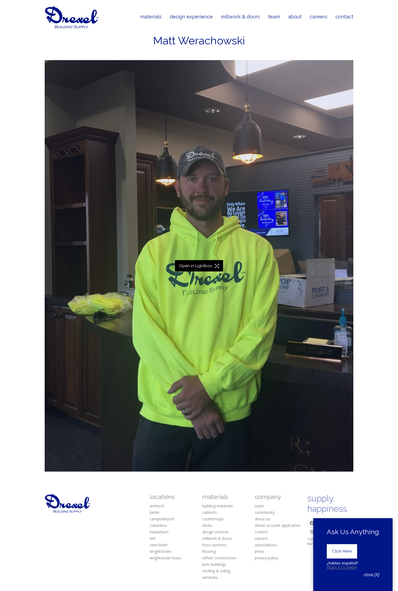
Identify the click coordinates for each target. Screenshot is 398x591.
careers (261, 538)
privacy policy (266, 557)
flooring (209, 551)
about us (262, 518)
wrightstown (160, 551)
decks (207, 525)
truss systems (214, 544)
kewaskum (159, 531)
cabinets (209, 512)
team (259, 505)
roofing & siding (216, 570)
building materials (217, 505)
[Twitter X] (312, 532)
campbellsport (162, 518)
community (265, 512)
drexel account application (278, 525)
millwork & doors (217, 538)
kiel (152, 538)
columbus (158, 525)
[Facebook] (312, 523)
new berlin (159, 544)
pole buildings (214, 564)
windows (210, 577)
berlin (154, 512)
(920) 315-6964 (342, 567)
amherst (157, 505)
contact (261, 531)
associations (266, 544)
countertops (213, 518)
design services (215, 531)
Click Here (342, 551)
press (259, 551)
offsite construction (219, 557)
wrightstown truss (165, 557)
